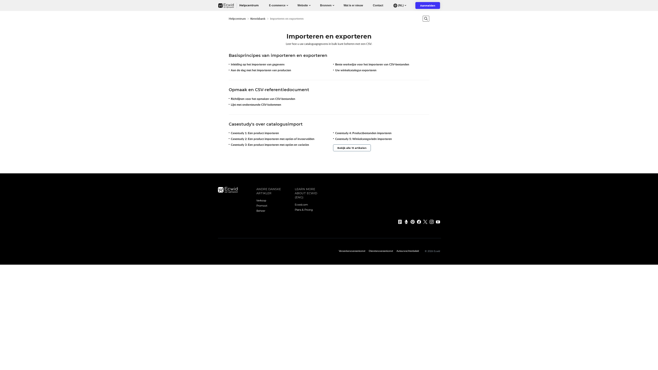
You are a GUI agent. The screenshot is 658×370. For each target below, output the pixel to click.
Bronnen (326, 5)
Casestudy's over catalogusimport (266, 124)
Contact (378, 5)
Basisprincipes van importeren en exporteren (278, 55)
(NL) (400, 5)
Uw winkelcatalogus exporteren (355, 70)
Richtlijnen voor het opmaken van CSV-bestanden (263, 98)
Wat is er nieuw (353, 5)
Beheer (260, 210)
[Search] (426, 19)
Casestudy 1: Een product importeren (255, 133)
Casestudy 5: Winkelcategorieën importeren (363, 138)
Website (302, 5)
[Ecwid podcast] (405, 222)
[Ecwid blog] (399, 222)
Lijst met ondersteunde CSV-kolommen (256, 104)
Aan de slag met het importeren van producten (261, 70)
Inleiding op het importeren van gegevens (257, 64)
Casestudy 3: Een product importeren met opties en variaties (270, 144)
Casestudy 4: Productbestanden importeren (363, 133)
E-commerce (277, 5)
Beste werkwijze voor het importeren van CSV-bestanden (372, 64)
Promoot (261, 205)
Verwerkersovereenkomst (352, 251)
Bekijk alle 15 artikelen (352, 148)
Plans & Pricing (304, 209)
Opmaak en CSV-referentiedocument (269, 89)
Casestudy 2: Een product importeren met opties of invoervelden (272, 138)
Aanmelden (430, 6)
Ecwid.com (301, 204)
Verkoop (261, 200)
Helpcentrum (237, 18)
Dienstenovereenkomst (381, 251)
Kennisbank (257, 18)
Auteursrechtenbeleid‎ (408, 251)
